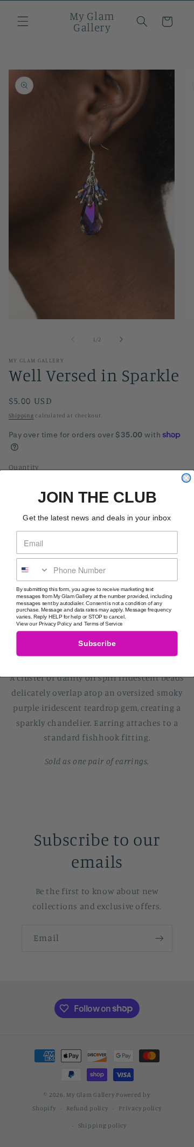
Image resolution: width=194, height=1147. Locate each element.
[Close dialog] (186, 477)
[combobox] (33, 570)
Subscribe (97, 644)
